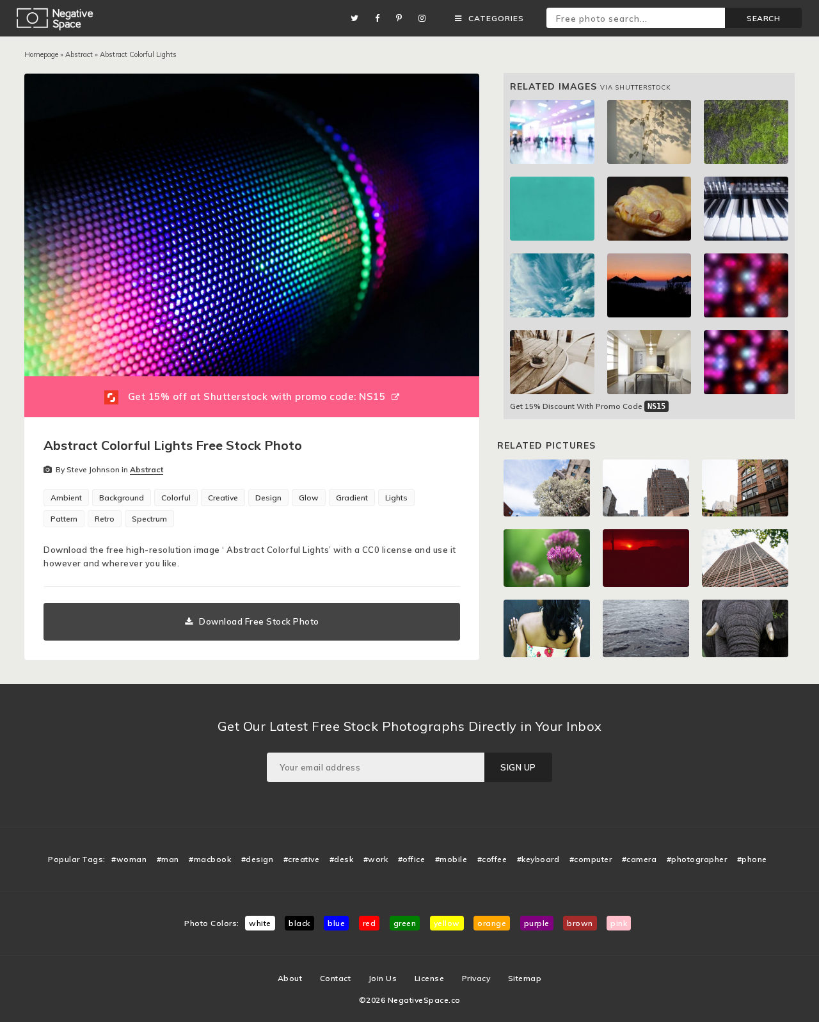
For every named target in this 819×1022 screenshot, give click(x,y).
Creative (223, 497)
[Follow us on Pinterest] (402, 18)
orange (491, 923)
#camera (639, 859)
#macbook (210, 859)
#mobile (451, 859)
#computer (590, 859)
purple (537, 923)
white (260, 923)
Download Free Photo (259, 621)
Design (268, 497)
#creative (301, 859)
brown (580, 923)
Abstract (79, 54)
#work (375, 859)
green (405, 923)
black (299, 923)
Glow (309, 497)
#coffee (492, 859)
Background (121, 497)
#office (411, 859)
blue (336, 923)
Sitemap (525, 978)
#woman (129, 859)
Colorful (176, 497)
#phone (752, 859)
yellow (447, 923)
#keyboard (538, 859)
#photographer (697, 859)
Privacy (476, 978)
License (430, 978)
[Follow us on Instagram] (425, 18)
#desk (342, 859)
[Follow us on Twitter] (358, 18)
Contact (335, 978)
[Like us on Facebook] (380, 18)
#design (257, 859)
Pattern (64, 518)
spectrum (149, 518)
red (369, 923)
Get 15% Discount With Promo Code (587, 406)
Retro (105, 518)
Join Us (383, 978)
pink (618, 923)
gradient (352, 497)
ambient (66, 497)
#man (168, 859)
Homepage (41, 54)
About (290, 978)
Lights (396, 497)
